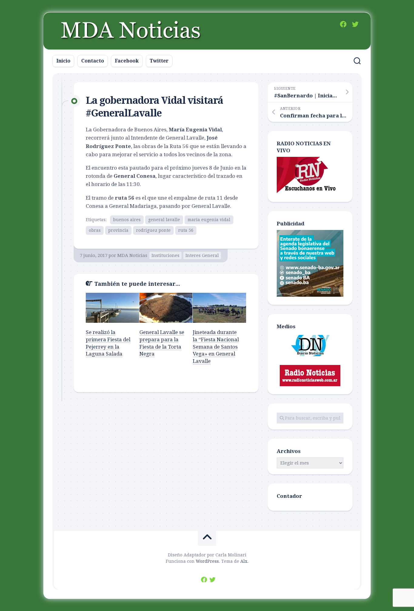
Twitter (159, 61)
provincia (118, 230)
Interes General (202, 255)
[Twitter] (355, 24)
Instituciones (165, 255)
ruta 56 (185, 230)
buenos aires (127, 219)
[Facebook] (343, 24)
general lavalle (164, 219)
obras (95, 230)
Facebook (127, 61)
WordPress (207, 561)
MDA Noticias (132, 255)
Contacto (92, 61)
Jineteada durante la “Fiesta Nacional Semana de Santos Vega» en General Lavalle (216, 346)
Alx (243, 561)
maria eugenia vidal (209, 219)
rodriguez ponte (153, 230)
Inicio (63, 61)
